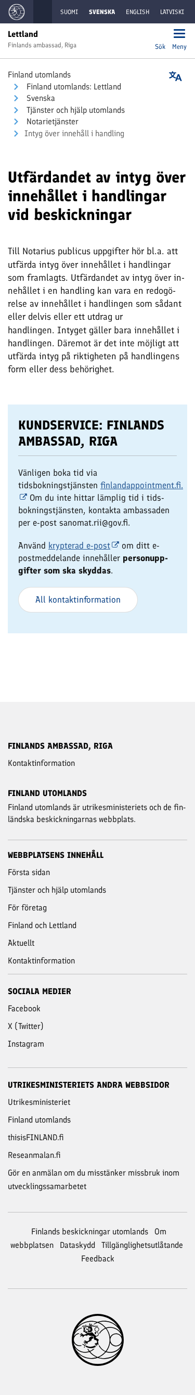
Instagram (26, 1044)
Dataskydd (77, 1245)
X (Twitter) (26, 1026)
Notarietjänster (51, 121)
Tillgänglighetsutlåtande (142, 1245)
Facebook (24, 1008)
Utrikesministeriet (39, 1102)
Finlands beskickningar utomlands (89, 1231)
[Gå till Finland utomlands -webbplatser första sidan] (16, 11)
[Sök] (160, 35)
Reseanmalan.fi (34, 1155)
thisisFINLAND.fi (36, 1137)
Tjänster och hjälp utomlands (74, 110)
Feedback (97, 1258)
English (137, 12)
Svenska (39, 98)
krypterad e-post (79, 545)
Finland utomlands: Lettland (72, 87)
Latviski (172, 12)
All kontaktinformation (78, 599)
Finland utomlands (39, 75)
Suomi (69, 12)
